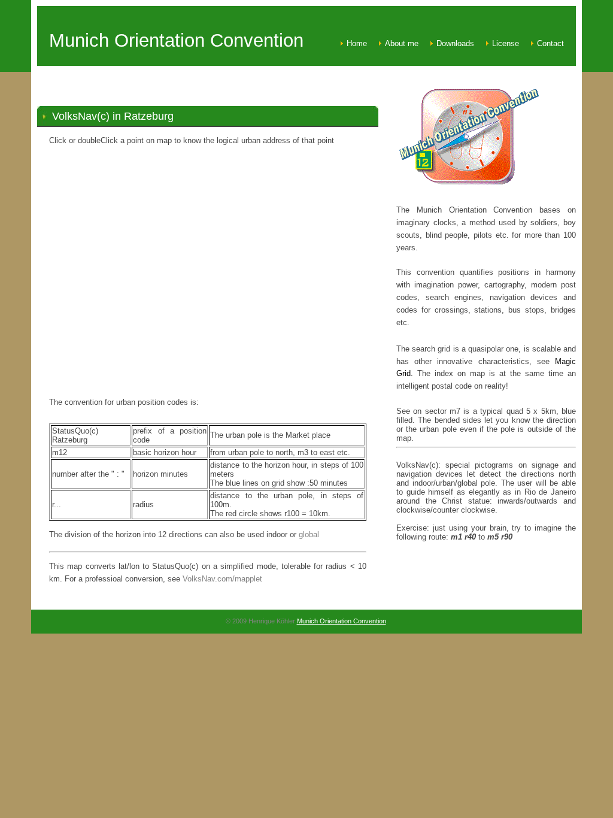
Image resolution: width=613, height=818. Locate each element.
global (309, 534)
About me (401, 43)
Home (357, 43)
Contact (550, 43)
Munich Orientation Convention (341, 621)
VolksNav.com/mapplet (222, 578)
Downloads (455, 43)
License (505, 43)
